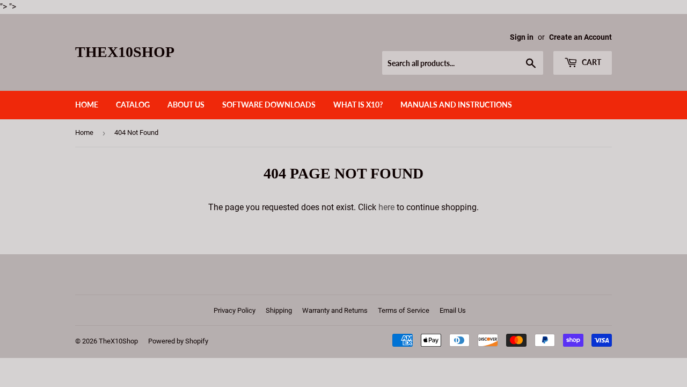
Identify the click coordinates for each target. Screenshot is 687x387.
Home (86, 104)
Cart (590, 62)
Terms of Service (403, 310)
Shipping (279, 310)
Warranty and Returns (335, 310)
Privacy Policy (234, 310)
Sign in (521, 37)
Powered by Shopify (178, 341)
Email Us (453, 310)
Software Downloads (269, 104)
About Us (185, 104)
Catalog (133, 104)
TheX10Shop (124, 52)
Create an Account (580, 37)
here (386, 207)
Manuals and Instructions (456, 104)
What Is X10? (358, 104)
